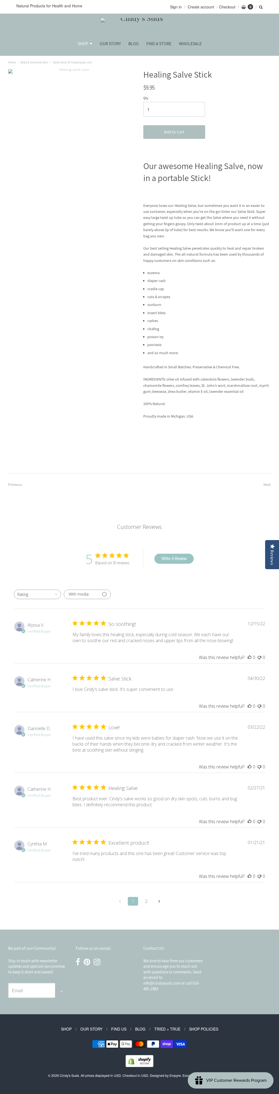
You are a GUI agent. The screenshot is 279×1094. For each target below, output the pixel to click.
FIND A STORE (158, 44)
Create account (201, 7)
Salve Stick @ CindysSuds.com (72, 62)
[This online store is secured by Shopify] (139, 1065)
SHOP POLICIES (203, 1029)
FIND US (118, 1029)
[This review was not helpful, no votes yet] (259, 657)
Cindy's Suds (69, 1075)
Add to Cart (174, 132)
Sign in (176, 7)
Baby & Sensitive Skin (34, 62)
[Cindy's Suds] (139, 27)
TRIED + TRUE (167, 1029)
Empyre (175, 1075)
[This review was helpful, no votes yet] (249, 657)
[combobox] (37, 594)
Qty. (146, 98)
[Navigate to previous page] (120, 901)
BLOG (133, 44)
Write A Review (174, 558)
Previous (15, 484)
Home (12, 62)
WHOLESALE (190, 44)
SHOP (83, 44)
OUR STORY (110, 44)
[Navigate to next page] (159, 901)
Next (267, 484)
